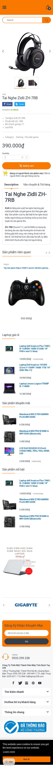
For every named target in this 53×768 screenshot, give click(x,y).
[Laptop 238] (26, 7)
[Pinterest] (33, 683)
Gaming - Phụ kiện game (27, 137)
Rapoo (6, 264)
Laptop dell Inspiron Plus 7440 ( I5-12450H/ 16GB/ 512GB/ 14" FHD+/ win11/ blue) (34, 348)
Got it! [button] (26, 759)
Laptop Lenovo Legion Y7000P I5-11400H (34, 384)
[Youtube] (39, 683)
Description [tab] (11, 184)
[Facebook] (13, 683)
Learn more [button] (9, 751)
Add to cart (28, 166)
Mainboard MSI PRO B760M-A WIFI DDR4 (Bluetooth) (34, 432)
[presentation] (46, 252)
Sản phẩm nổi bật (13, 469)
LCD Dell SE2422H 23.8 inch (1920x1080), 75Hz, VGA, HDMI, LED (34, 451)
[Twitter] (19, 683)
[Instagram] (26, 683)
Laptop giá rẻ (10, 335)
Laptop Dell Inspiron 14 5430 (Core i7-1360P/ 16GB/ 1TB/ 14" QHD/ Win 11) (34, 367)
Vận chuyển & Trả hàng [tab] (36, 184)
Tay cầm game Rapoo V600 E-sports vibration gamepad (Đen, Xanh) (26, 268)
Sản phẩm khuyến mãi (16, 403)
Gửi (26, 641)
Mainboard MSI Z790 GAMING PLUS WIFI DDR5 (34, 415)
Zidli (4, 94)
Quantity (5, 153)
